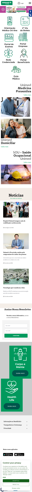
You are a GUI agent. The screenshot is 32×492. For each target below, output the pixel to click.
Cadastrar (16, 335)
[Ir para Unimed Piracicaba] (7, 3)
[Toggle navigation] (30, 3)
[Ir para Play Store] (8, 454)
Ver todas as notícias (16, 198)
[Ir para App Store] (19, 454)
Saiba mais (27, 95)
